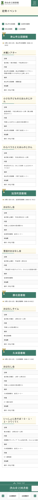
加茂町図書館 (25, 24)
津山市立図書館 (10, 24)
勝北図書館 (8, 29)
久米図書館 (21, 29)
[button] (3, 496)
